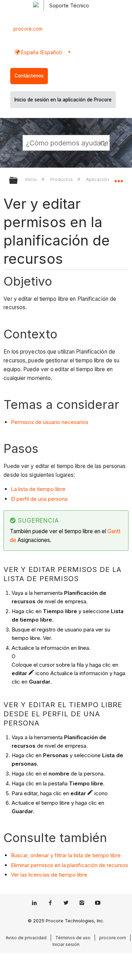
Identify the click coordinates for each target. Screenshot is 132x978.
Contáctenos (29, 76)
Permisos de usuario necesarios (49, 422)
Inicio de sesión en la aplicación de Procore (63, 99)
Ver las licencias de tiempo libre (49, 874)
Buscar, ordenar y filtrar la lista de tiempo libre (66, 855)
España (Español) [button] (41, 52)
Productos (62, 179)
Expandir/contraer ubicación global (118, 178)
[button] (103, 142)
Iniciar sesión (66, 944)
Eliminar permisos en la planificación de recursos (69, 865)
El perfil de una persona (39, 499)
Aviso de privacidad (26, 937)
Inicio (31, 179)
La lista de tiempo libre (38, 489)
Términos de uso (72, 937)
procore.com (28, 29)
